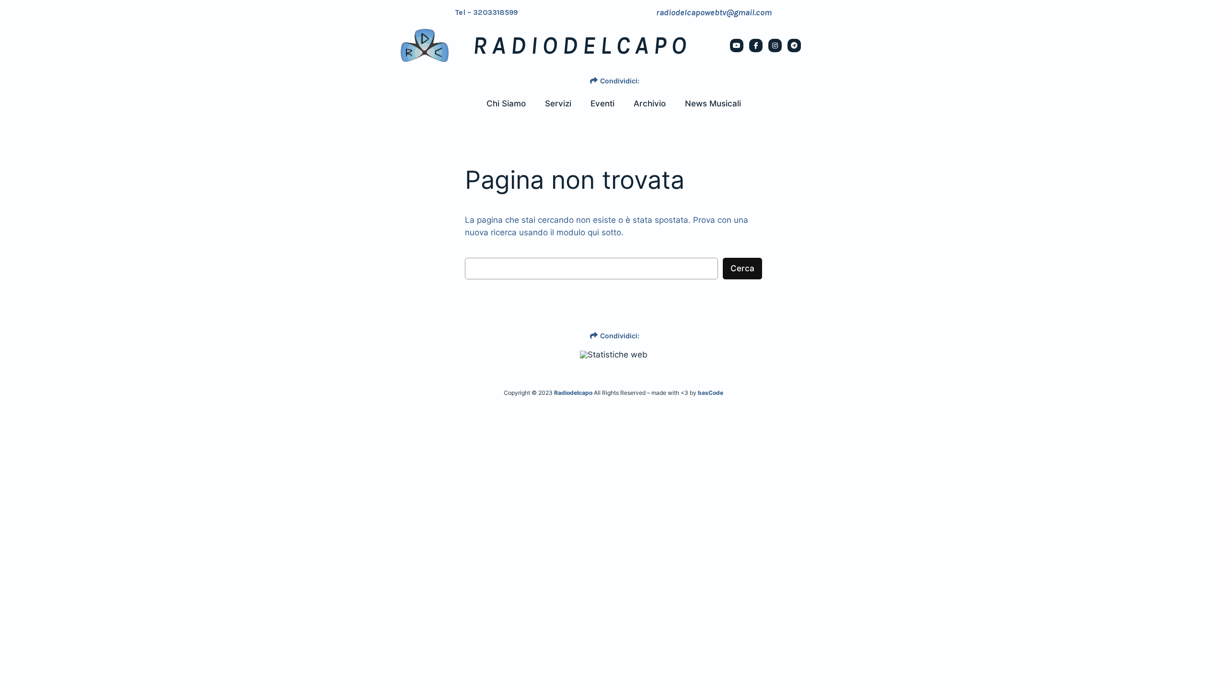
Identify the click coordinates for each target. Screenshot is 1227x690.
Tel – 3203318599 (486, 12)
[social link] (736, 45)
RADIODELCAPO (582, 45)
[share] (594, 80)
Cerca (742, 268)
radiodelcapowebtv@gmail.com (714, 12)
